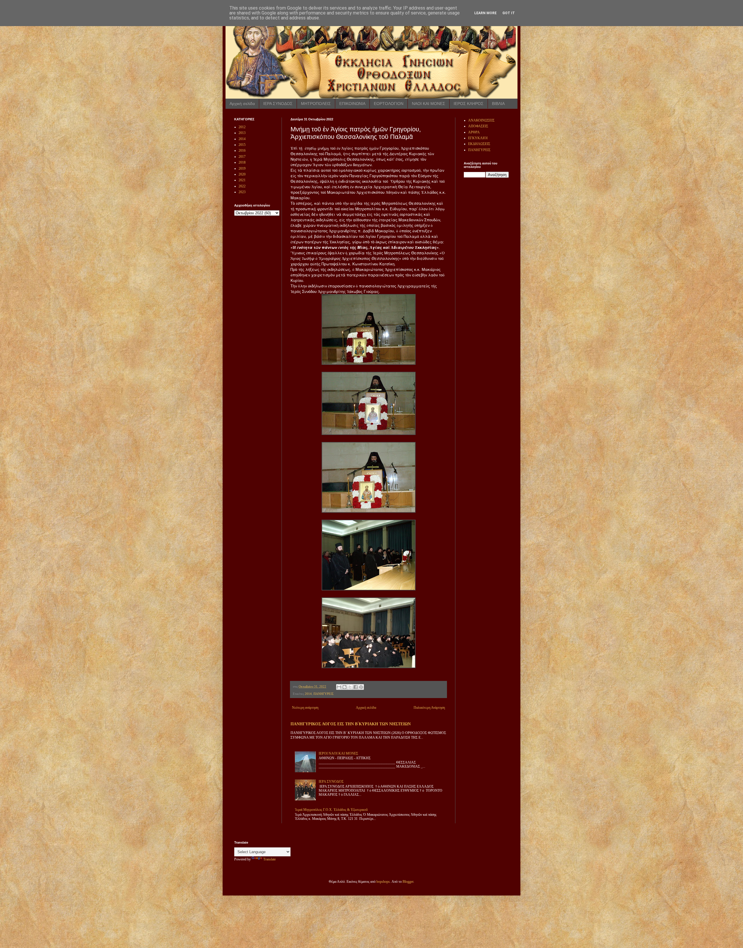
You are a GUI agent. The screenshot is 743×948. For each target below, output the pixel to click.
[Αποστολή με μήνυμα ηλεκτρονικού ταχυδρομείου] (339, 687)
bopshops (383, 882)
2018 (242, 162)
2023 (242, 192)
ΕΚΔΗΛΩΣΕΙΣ (479, 144)
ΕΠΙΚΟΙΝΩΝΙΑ (352, 103)
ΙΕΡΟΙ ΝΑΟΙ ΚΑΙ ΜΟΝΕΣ (338, 753)
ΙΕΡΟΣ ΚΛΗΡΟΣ (469, 103)
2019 (242, 168)
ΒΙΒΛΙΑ (498, 103)
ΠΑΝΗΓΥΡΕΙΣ (323, 693)
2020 (242, 174)
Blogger (408, 882)
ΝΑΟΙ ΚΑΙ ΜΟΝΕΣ (428, 103)
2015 (242, 145)
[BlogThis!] (344, 687)
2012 (242, 127)
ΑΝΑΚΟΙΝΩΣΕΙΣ (481, 120)
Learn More (485, 13)
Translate (269, 859)
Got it (508, 13)
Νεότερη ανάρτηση (305, 708)
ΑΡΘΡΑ (474, 132)
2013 (242, 133)
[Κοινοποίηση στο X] (350, 687)
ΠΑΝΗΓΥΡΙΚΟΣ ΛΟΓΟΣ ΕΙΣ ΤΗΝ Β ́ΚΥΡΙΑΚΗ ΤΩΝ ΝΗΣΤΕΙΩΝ (351, 724)
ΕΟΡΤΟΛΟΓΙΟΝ (388, 103)
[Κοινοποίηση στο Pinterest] (361, 687)
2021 (242, 180)
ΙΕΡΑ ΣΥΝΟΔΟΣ (278, 103)
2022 (242, 186)
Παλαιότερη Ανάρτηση (429, 708)
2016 (242, 150)
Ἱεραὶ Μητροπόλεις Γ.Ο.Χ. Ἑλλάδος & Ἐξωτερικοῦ (331, 810)
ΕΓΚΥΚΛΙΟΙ (478, 138)
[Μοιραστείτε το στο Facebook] (355, 687)
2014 (308, 693)
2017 (242, 157)
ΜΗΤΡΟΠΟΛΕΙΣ (316, 103)
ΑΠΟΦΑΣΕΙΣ (478, 126)
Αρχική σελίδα (242, 103)
